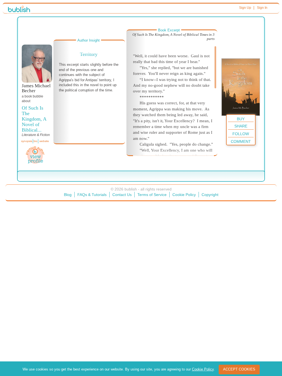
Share (240, 126)
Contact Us (122, 194)
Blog (68, 194)
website (44, 141)
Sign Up (245, 8)
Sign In (262, 8)
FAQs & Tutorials (92, 194)
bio (35, 141)
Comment (241, 141)
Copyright (210, 194)
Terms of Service (152, 194)
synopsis (26, 141)
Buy (241, 119)
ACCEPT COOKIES (239, 369)
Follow (240, 134)
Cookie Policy (184, 194)
